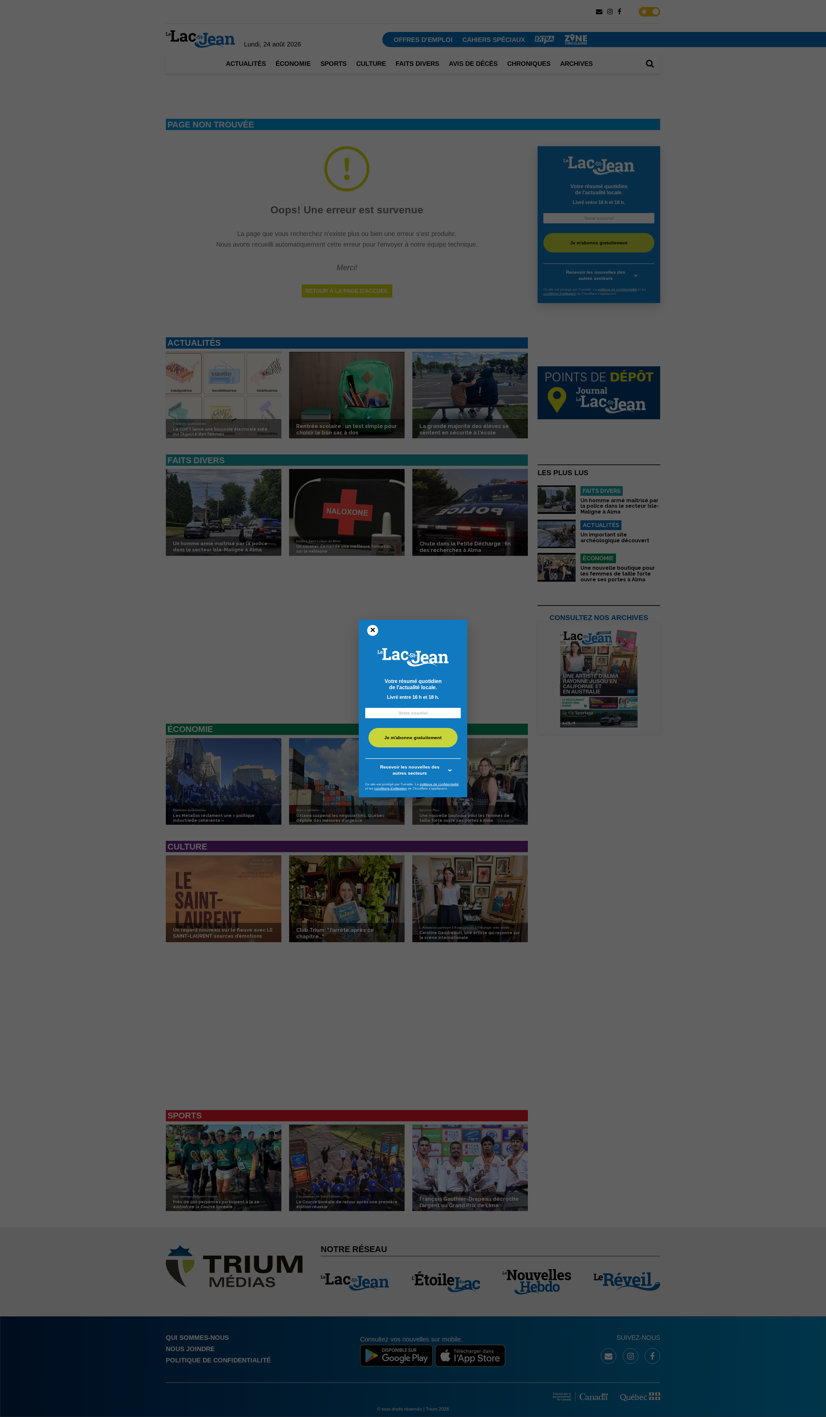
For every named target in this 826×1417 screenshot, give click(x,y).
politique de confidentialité (439, 784)
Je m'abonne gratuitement (413, 737)
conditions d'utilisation (390, 788)
